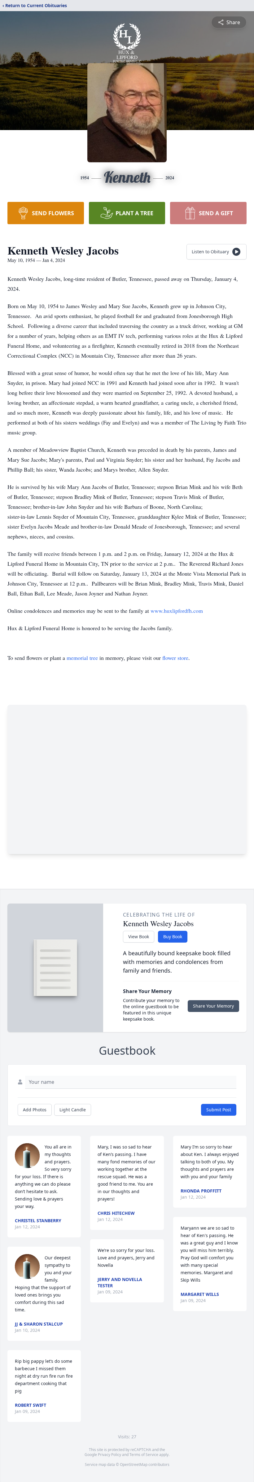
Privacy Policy (109, 1454)
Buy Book (172, 936)
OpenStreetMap (133, 1464)
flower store (175, 657)
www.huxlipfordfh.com (177, 610)
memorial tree (82, 657)
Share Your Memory (213, 1006)
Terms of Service (143, 1454)
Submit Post (218, 1110)
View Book (138, 936)
